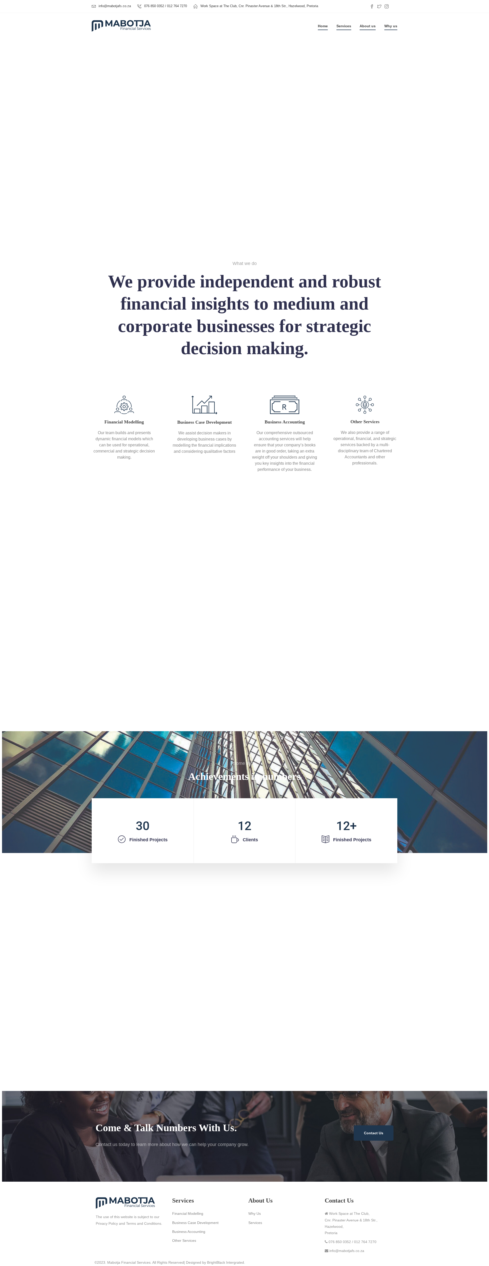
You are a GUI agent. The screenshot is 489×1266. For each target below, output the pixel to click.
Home (323, 26)
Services (343, 26)
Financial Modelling (187, 1213)
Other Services (184, 1240)
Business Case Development (195, 1223)
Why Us (254, 1213)
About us (368, 26)
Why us (390, 26)
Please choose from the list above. (268, 186)
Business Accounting (188, 1232)
